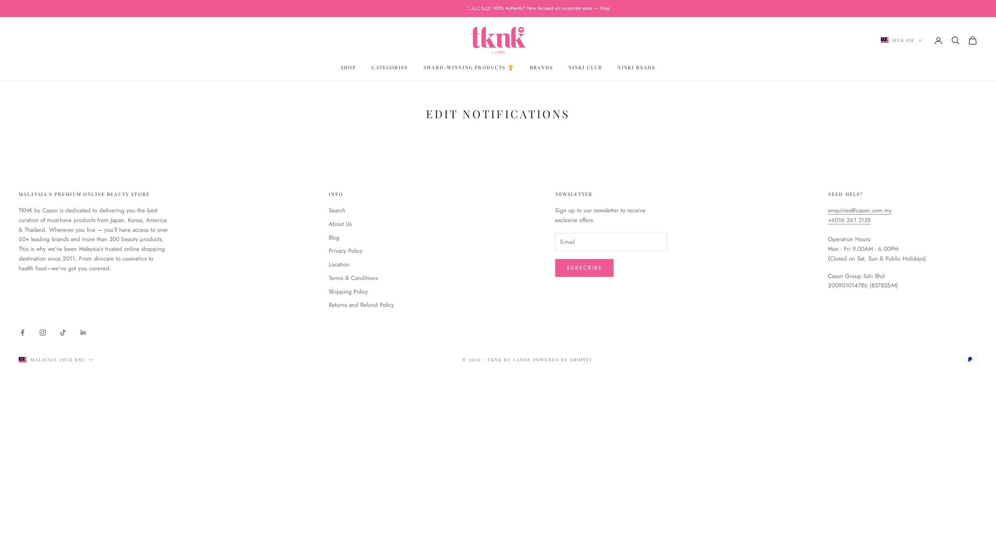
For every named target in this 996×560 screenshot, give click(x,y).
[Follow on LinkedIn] (83, 332)
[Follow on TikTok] (63, 332)
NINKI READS (636, 67)
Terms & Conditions (353, 278)
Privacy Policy (346, 251)
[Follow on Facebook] (22, 332)
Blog (334, 237)
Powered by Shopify (563, 359)
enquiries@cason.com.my (860, 210)
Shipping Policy (348, 291)
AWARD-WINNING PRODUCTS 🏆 (468, 67)
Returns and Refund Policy (361, 305)
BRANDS (541, 67)
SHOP (348, 67)
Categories (390, 67)
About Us (340, 224)
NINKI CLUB (585, 67)
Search (337, 210)
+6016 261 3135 (849, 220)
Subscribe (584, 267)
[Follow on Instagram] (43, 332)
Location (339, 264)
